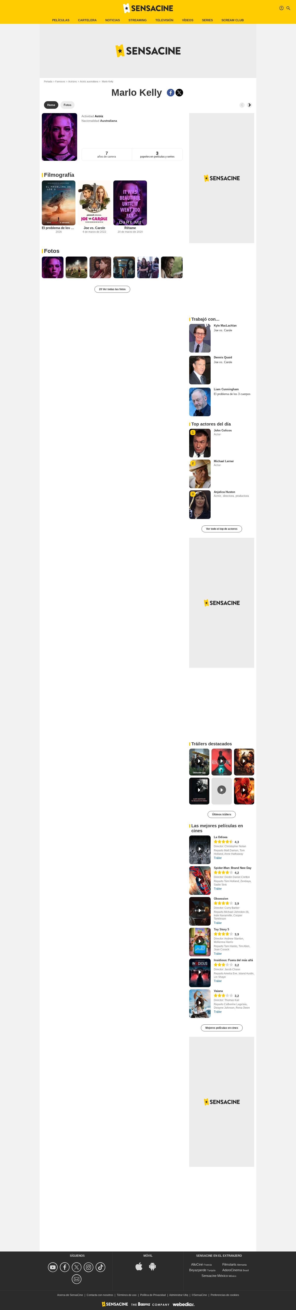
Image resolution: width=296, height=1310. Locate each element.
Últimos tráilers (221, 814)
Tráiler (218, 858)
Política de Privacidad (153, 1295)
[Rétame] (130, 202)
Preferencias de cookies (225, 1295)
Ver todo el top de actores (221, 528)
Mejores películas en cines (221, 1027)
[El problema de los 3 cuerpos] (58, 202)
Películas (60, 20)
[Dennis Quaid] (200, 370)
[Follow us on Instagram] (89, 1267)
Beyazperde (197, 1270)
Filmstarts (229, 1264)
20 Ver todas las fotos (112, 289)
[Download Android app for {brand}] (154, 1266)
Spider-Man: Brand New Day (232, 868)
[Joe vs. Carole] (94, 202)
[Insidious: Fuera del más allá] (200, 973)
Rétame (130, 228)
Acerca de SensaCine (70, 1295)
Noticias (112, 20)
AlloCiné (197, 1264)
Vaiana (218, 991)
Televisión (164, 20)
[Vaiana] (200, 1003)
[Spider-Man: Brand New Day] (200, 880)
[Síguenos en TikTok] (101, 1267)
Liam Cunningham (226, 389)
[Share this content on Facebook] (170, 92)
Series (207, 20)
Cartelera (87, 20)
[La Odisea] (200, 849)
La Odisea (220, 837)
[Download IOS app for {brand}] (141, 1266)
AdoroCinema (232, 1270)
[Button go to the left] (242, 105)
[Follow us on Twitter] (77, 1267)
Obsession (221, 898)
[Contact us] (77, 1279)
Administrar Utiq (178, 1295)
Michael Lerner (224, 461)
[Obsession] (200, 911)
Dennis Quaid (223, 357)
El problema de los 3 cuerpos (58, 228)
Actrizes (72, 81)
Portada (48, 81)
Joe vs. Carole (94, 228)
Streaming (137, 20)
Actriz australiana (89, 81)
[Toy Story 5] (200, 942)
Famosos (60, 81)
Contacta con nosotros (100, 1295)
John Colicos (223, 430)
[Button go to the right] (249, 105)
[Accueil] (148, 8)
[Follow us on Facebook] (65, 1267)
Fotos (51, 251)
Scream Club (232, 20)
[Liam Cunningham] (200, 402)
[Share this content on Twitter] (179, 92)
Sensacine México (215, 1275)
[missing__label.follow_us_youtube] (53, 1267)
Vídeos (187, 20)
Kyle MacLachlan (225, 325)
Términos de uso (127, 1295)
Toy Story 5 (221, 929)
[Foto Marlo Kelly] (52, 267)
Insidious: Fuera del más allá (233, 960)
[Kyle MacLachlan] (200, 338)
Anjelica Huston (224, 492)
